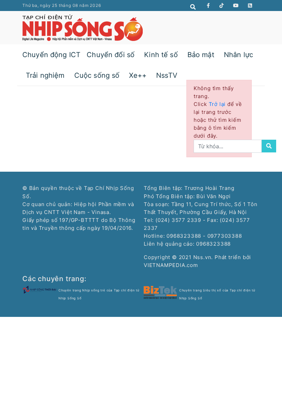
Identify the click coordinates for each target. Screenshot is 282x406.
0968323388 (213, 244)
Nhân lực (238, 55)
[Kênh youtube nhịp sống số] (236, 5)
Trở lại (218, 104)
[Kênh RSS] (250, 5)
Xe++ (138, 75)
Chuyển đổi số (110, 55)
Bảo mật (200, 55)
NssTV (166, 75)
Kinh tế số (161, 55)
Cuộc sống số (97, 75)
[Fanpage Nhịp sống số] (208, 5)
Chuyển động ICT (51, 55)
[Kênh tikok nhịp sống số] (222, 5)
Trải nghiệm (45, 75)
